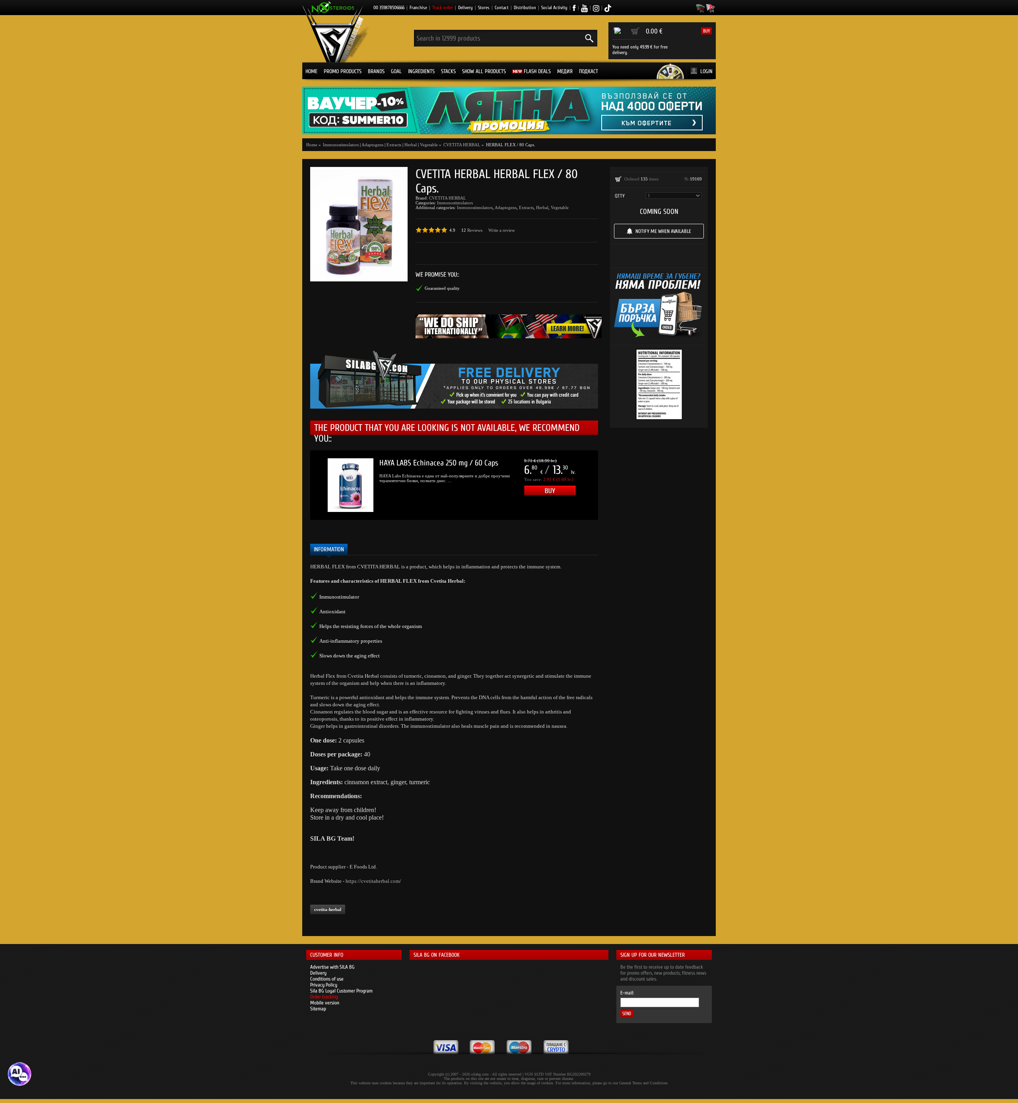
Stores (484, 7)
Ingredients (421, 71)
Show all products (484, 71)
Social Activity (554, 7)
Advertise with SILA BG (332, 967)
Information (329, 549)
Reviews (474, 230)
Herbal (410, 144)
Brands (376, 71)
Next (610, 485)
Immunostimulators (455, 202)
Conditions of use (327, 979)
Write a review (501, 230)
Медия (565, 71)
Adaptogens (372, 144)
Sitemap (318, 1009)
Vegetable (429, 144)
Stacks (448, 71)
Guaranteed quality (442, 288)
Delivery (465, 7)
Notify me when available (663, 231)
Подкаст (588, 71)
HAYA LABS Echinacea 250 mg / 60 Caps (438, 462)
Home (311, 71)
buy (706, 31)
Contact (502, 7)
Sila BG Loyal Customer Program (341, 991)
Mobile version (324, 1003)
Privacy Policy (323, 985)
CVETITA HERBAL (447, 198)
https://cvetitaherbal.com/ (373, 881)
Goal (396, 71)
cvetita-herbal (327, 909)
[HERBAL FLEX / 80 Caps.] (359, 224)
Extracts (394, 144)
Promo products (342, 71)
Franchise (418, 7)
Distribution (525, 7)
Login (706, 71)
